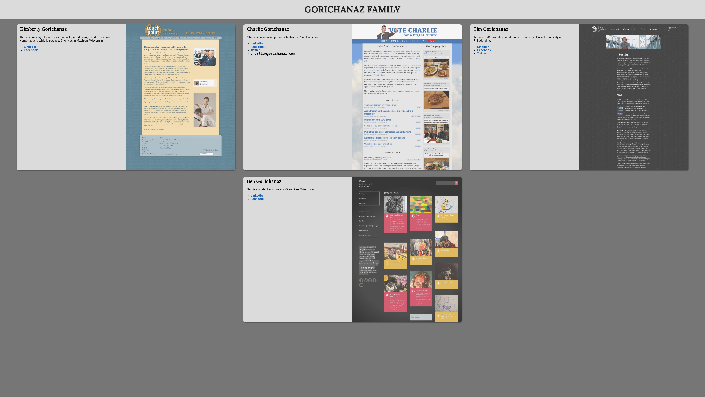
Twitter (255, 50)
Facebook (31, 50)
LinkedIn (30, 46)
